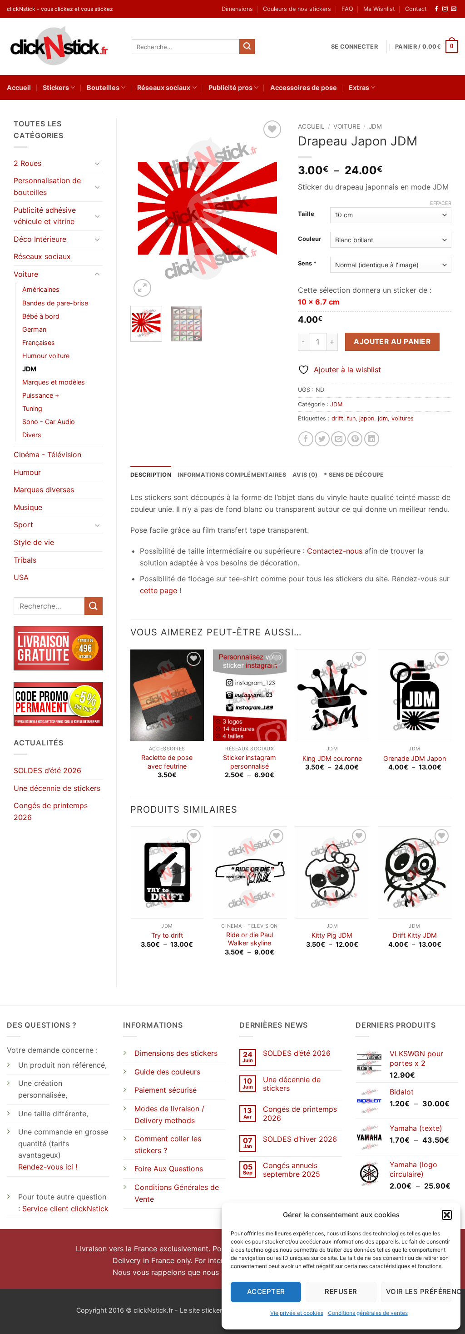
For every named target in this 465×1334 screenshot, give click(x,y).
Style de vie (34, 542)
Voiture (26, 274)
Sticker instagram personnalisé (249, 762)
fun (351, 418)
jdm (383, 418)
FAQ (347, 8)
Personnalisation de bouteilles (47, 186)
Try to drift (167, 935)
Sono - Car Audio (48, 421)
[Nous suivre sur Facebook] (436, 9)
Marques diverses (44, 489)
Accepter (266, 1291)
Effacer (440, 203)
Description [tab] (150, 474)
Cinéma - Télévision (47, 454)
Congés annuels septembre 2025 (291, 1170)
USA (21, 577)
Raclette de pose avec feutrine (167, 762)
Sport (23, 524)
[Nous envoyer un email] (453, 9)
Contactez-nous (334, 550)
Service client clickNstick (65, 1208)
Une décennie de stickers (57, 788)
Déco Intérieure (40, 239)
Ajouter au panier (392, 341)
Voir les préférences (418, 1291)
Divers (31, 435)
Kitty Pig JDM (332, 935)
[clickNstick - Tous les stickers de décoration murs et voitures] (62, 47)
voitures (402, 418)
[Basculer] (97, 163)
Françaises (38, 342)
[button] (446, 1214)
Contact (416, 8)
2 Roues (27, 163)
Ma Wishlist (379, 8)
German (34, 329)
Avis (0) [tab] (304, 474)
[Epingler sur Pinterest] (354, 438)
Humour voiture (45, 356)
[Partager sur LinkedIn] (371, 438)
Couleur (309, 239)
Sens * (307, 263)
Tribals (25, 560)
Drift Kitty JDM (415, 935)
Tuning (32, 408)
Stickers (56, 87)
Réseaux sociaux (163, 87)
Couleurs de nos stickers (297, 8)
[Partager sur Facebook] (305, 438)
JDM (29, 369)
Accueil (19, 87)
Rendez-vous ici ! (47, 1166)
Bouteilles (103, 87)
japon (366, 418)
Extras (359, 87)
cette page (158, 590)
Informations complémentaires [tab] (232, 474)
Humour (27, 472)
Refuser (341, 1291)
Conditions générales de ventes (368, 1312)
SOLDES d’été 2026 (47, 770)
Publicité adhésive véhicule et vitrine (45, 215)
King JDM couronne (332, 758)
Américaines (40, 289)
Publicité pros (230, 87)
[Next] (270, 208)
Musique (28, 507)
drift (337, 418)
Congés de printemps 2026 (51, 811)
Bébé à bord (40, 316)
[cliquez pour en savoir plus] (58, 703)
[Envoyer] (247, 47)
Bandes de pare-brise (55, 303)
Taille (306, 214)
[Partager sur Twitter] (322, 438)
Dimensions (237, 8)
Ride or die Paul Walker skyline (249, 939)
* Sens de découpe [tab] (354, 474)
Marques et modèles (53, 382)
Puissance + (40, 395)
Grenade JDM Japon (414, 758)
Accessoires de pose (303, 87)
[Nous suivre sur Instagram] (445, 9)
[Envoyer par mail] (338, 438)
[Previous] (145, 208)
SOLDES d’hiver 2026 (300, 1139)
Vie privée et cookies (296, 1312)
